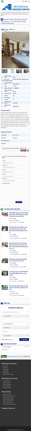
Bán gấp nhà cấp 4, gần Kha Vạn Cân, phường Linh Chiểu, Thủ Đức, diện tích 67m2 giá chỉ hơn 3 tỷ (18, 229)
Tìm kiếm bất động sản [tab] (15, 308)
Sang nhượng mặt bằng (8, 399)
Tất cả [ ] (6, 349)
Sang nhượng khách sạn (8, 397)
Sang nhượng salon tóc (8, 402)
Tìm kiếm (25, 339)
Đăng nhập (28, 2)
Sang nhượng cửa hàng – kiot (9, 395)
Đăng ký (26, 2)
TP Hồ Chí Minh (17, 79)
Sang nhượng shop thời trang (9, 404)
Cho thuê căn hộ (6, 382)
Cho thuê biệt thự (7, 381)
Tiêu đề (4, 174)
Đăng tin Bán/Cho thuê (23, 2)
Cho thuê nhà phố (7, 387)
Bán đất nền (5, 371)
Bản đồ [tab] (13, 29)
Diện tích (13, 220)
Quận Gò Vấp (16, 266)
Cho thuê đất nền (6, 386)
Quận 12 (15, 222)
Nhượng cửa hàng (7, 394)
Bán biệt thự (5, 366)
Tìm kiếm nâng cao (8, 339)
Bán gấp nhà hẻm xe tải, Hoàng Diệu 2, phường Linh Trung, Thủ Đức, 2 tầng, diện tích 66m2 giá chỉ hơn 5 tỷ (18, 245)
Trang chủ (3, 12)
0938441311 (15, 137)
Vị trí (12, 222)
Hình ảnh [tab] (6, 29)
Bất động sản (9, 12)
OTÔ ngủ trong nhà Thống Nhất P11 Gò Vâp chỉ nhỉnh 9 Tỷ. (18, 260)
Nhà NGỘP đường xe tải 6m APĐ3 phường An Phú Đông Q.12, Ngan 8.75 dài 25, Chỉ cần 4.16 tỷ (18, 214)
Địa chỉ (4, 169)
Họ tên (3, 160)
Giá (11, 218)
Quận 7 (14, 281)
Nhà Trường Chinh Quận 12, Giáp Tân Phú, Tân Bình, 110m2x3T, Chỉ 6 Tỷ (18, 287)
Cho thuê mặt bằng (7, 384)
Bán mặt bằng (6, 372)
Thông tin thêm (5, 183)
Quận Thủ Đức (9, 80)
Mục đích (4, 178)
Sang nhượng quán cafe (8, 400)
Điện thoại (4, 165)
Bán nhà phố (5, 369)
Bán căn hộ (16, 84)
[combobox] (15, 320)
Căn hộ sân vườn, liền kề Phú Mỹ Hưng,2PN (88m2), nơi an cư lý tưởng (18, 273)
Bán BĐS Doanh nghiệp (8, 374)
